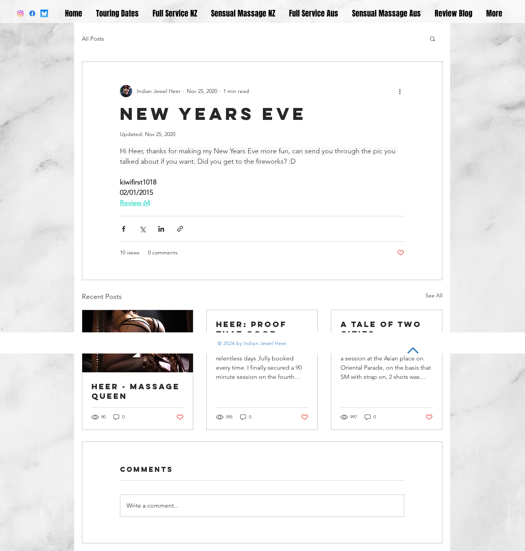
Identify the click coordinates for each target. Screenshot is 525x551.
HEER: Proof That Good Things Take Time (251, 329)
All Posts (93, 38)
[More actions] (399, 91)
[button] (432, 38)
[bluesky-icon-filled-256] (44, 13)
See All (433, 295)
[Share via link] (180, 228)
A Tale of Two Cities (381, 329)
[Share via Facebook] (123, 228)
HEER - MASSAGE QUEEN (135, 391)
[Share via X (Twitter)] (142, 228)
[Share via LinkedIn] (161, 228)
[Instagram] (20, 13)
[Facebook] (32, 13)
